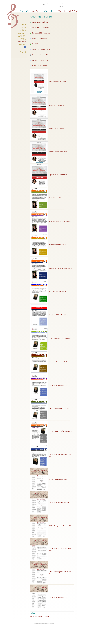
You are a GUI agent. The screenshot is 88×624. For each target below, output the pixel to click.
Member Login (23, 52)
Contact (22, 44)
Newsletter (21, 42)
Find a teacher (23, 30)
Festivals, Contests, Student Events (22, 37)
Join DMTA (22, 33)
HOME (24, 25)
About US (22, 27)
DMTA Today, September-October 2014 (40, 616)
